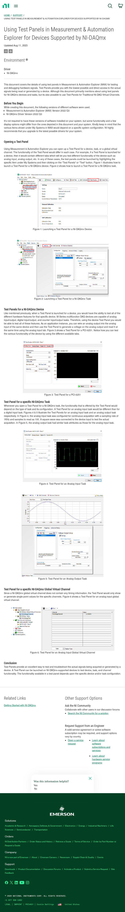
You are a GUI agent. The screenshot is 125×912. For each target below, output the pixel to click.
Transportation (41, 829)
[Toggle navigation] (19, 6)
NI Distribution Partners (15, 841)
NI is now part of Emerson (16, 857)
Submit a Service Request (96, 869)
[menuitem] (110, 6)
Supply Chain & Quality (83, 857)
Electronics (70, 825)
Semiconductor (24, 829)
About (34, 857)
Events (100, 857)
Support (17, 15)
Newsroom (65, 857)
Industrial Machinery (97, 825)
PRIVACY (29, 904)
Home (7, 15)
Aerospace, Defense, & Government (45, 825)
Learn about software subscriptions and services (101, 745)
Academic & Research (15, 825)
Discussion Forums (52, 869)
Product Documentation (29, 869)
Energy (82, 825)
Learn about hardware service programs (101, 759)
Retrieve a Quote (63, 841)
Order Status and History (41, 841)
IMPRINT (18, 904)
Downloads (10, 869)
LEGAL (8, 904)
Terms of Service (82, 841)
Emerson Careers (48, 857)
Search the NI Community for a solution (88, 713)
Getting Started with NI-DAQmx (20, 705)
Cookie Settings (45, 904)
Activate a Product (72, 869)
